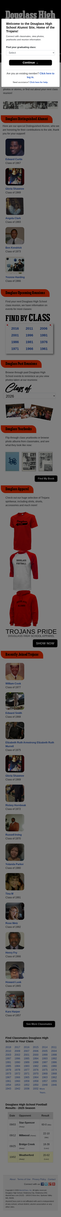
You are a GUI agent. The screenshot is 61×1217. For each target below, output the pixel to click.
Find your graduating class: (21, 47)
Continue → (30, 62)
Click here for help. (39, 82)
